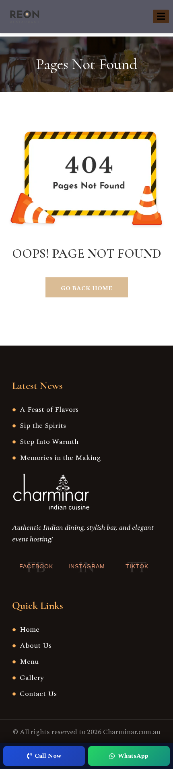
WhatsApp (133, 756)
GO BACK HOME (86, 288)
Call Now (48, 756)
